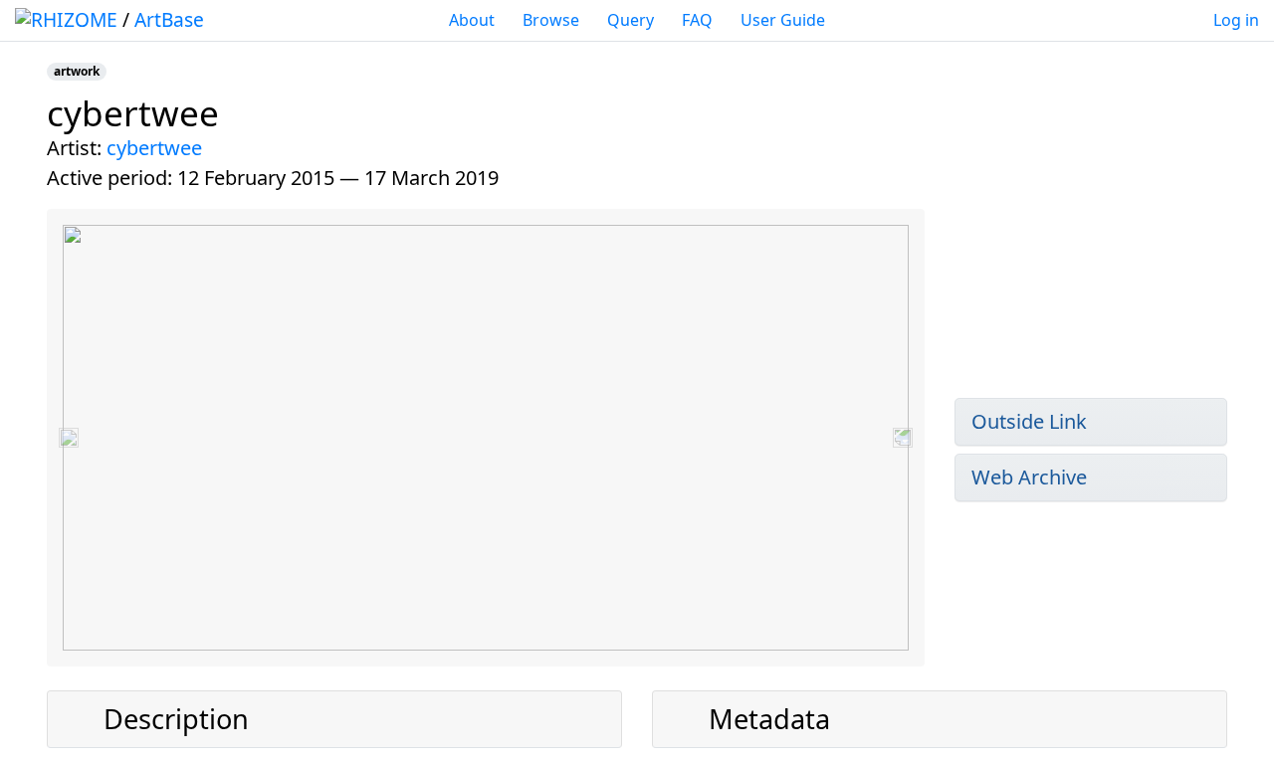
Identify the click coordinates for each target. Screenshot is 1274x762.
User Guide (783, 20)
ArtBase (169, 19)
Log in (1236, 20)
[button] (69, 438)
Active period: (109, 177)
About (472, 20)
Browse (551, 20)
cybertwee (154, 147)
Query (630, 20)
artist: (74, 147)
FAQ (697, 20)
